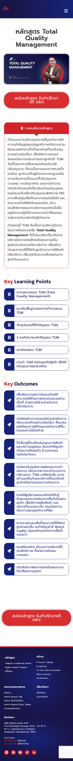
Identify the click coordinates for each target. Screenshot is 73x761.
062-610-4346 (10, 743)
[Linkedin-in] (34, 752)
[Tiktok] (27, 752)
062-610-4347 (10, 740)
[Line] (6, 752)
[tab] (36, 128)
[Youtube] (20, 752)
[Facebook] (13, 752)
